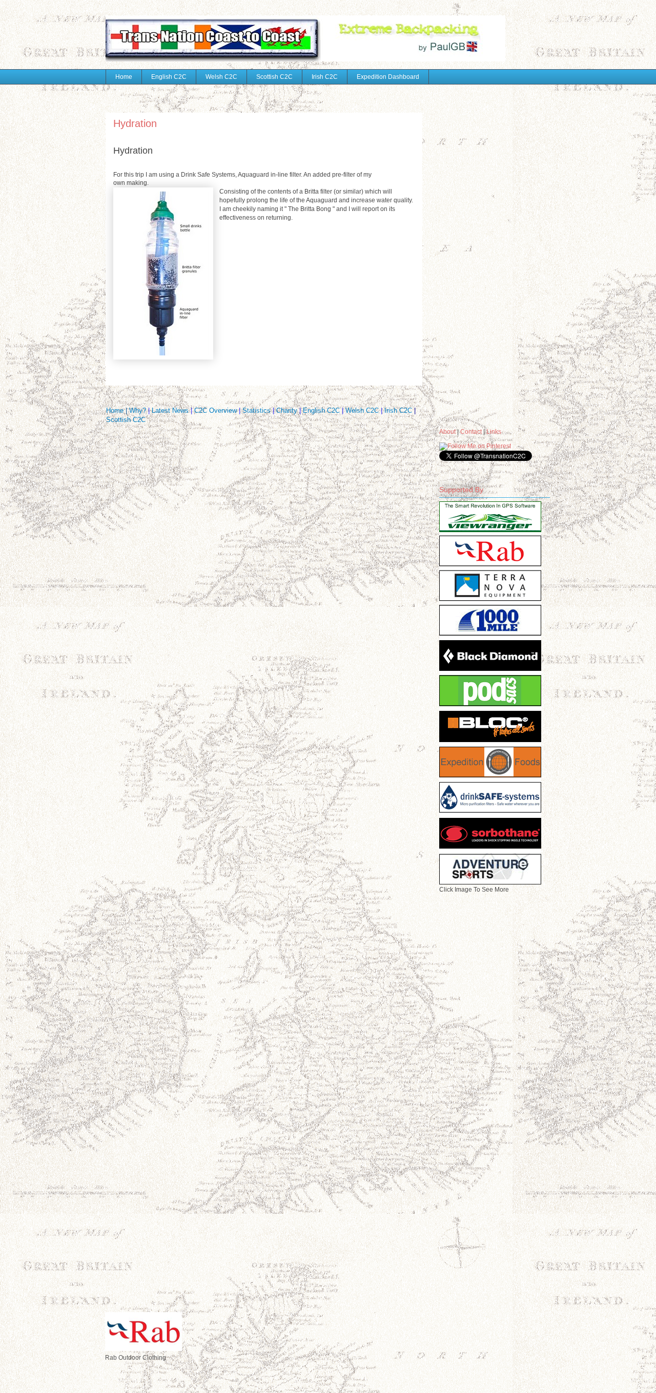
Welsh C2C (221, 76)
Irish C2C (325, 76)
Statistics (257, 410)
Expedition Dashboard (388, 76)
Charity (286, 410)
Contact (471, 431)
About (447, 431)
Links (493, 431)
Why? (137, 410)
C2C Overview (215, 410)
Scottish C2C (274, 76)
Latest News (171, 410)
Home (123, 76)
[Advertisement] (480, 250)
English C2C (169, 76)
